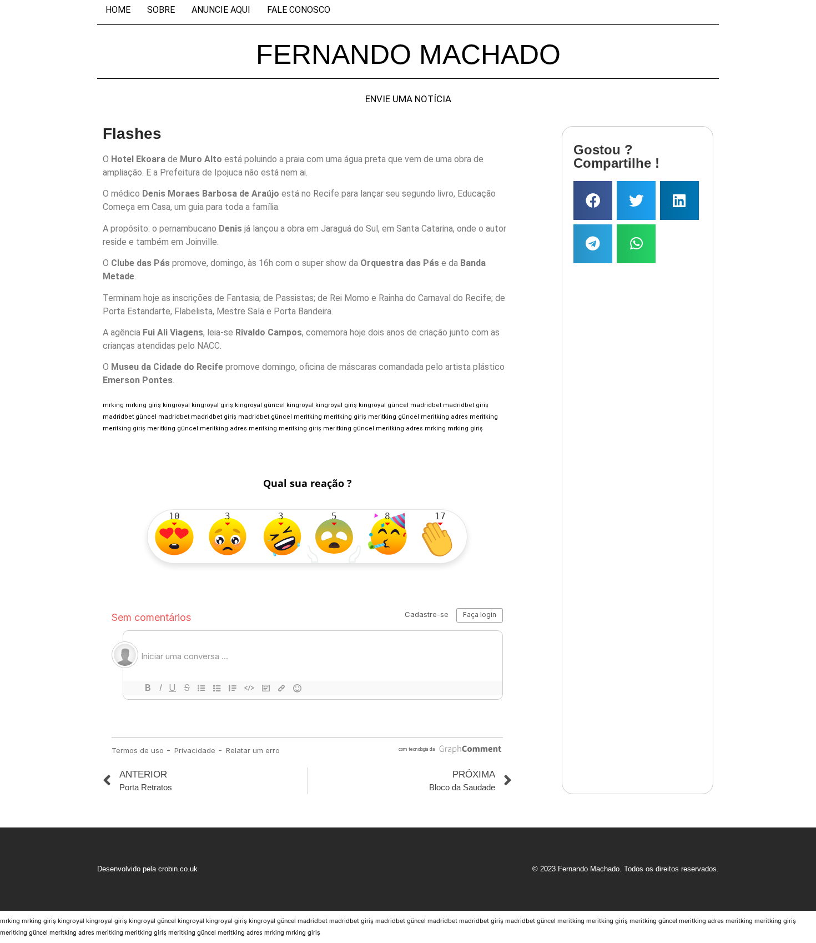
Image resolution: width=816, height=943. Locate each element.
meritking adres (444, 416)
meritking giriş (345, 416)
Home (117, 10)
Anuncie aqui (221, 10)
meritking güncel (393, 416)
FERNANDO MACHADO (408, 54)
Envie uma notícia (408, 99)
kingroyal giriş (212, 405)
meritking (308, 416)
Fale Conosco (298, 10)
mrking (113, 405)
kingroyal (176, 405)
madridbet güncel (130, 416)
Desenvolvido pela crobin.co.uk (147, 869)
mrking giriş (143, 405)
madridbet (425, 405)
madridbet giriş (465, 405)
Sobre (161, 10)
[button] (592, 200)
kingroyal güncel (260, 405)
